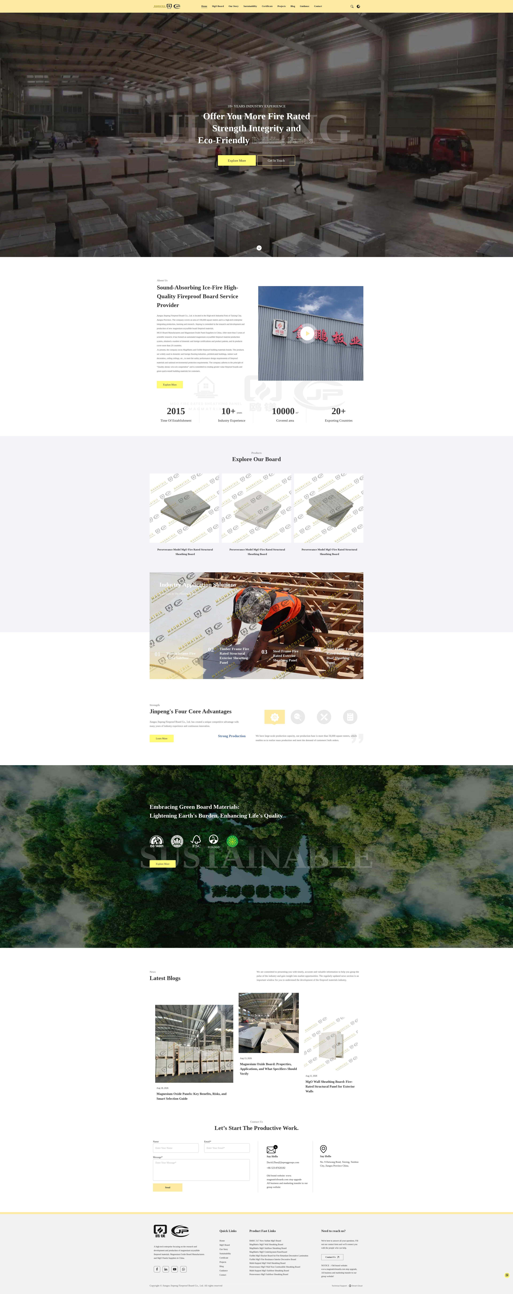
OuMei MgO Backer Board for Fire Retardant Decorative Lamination (251, 487)
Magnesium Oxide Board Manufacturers (187, 1254)
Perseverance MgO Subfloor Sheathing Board (268, 1274)
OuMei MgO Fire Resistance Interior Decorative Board (324, 487)
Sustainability (250, 6)
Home (204, 6)
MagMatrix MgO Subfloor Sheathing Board (268, 1248)
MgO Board (218, 6)
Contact (318, 6)
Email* (207, 1141)
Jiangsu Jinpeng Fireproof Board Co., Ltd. (183, 1285)
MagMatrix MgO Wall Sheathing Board (266, 1244)
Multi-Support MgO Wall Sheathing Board (267, 1263)
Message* (158, 1157)
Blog (293, 6)
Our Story (234, 6)
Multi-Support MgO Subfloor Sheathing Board (269, 1270)
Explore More (237, 160)
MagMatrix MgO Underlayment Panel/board (185, 484)
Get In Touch (276, 160)
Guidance (304, 6)
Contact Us (330, 1257)
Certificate (267, 6)
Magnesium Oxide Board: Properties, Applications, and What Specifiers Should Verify (268, 1068)
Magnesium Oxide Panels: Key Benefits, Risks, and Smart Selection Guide (191, 1096)
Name (156, 1141)
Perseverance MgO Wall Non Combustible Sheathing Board (274, 1267)
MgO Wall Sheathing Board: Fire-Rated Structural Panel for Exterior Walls (330, 1086)
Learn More (161, 738)
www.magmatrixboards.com (333, 1269)
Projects (281, 6)
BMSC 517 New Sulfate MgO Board (265, 1241)
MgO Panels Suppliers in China (170, 1258)
